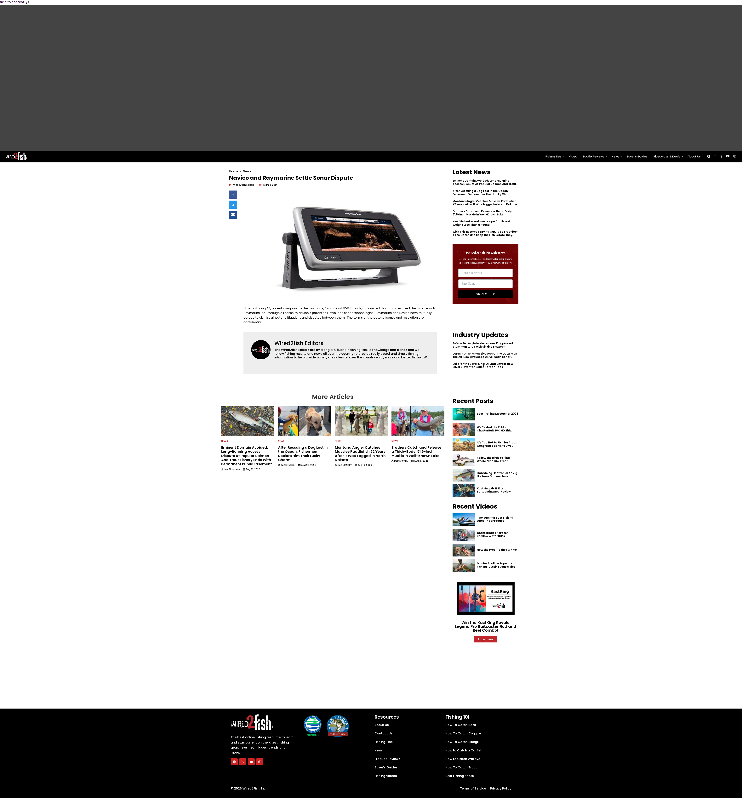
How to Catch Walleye (462, 759)
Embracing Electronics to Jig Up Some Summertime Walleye (497, 476)
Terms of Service (473, 788)
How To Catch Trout (461, 767)
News (615, 156)
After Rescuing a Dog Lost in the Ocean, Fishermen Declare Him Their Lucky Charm (482, 192)
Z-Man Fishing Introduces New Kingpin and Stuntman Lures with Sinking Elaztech (483, 345)
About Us (694, 156)
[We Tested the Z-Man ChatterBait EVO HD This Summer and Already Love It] (464, 429)
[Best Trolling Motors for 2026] (464, 414)
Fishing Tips (553, 156)
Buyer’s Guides (637, 156)
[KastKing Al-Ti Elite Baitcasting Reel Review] (464, 490)
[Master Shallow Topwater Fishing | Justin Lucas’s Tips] (464, 565)
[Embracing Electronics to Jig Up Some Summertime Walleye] (464, 475)
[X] (242, 761)
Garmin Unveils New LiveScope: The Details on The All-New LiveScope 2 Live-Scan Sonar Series (485, 357)
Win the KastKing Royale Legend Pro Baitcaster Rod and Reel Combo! (485, 626)
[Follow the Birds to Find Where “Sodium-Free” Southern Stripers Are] (464, 460)
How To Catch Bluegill (462, 742)
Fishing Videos (385, 776)
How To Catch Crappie (463, 733)
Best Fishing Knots (459, 776)
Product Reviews (387, 759)
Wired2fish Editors (298, 343)
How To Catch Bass (460, 725)
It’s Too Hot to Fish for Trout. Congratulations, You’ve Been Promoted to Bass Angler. (497, 447)
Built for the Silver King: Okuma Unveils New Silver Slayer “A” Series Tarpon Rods (483, 365)
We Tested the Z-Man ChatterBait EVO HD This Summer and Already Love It (496, 430)
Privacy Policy (500, 788)
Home (233, 171)
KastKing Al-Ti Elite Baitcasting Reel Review (494, 490)
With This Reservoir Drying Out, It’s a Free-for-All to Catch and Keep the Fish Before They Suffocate (485, 235)
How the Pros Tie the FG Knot (497, 550)
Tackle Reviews (593, 156)
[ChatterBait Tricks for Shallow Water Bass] (464, 535)
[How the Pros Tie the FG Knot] (464, 550)
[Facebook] (234, 761)
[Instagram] (259, 761)
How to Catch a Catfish (463, 750)
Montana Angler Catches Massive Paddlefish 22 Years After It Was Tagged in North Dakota (485, 202)
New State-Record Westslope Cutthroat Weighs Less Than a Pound (481, 223)
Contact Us (383, 733)
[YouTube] (251, 761)
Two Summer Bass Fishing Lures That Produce (495, 519)
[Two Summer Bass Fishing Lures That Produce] (464, 519)
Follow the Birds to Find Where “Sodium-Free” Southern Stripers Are (493, 461)
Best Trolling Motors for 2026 (497, 414)
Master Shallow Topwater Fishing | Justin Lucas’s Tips (496, 565)
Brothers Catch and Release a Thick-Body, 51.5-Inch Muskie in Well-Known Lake (482, 212)
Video (573, 156)
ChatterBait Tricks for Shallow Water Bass (492, 534)
